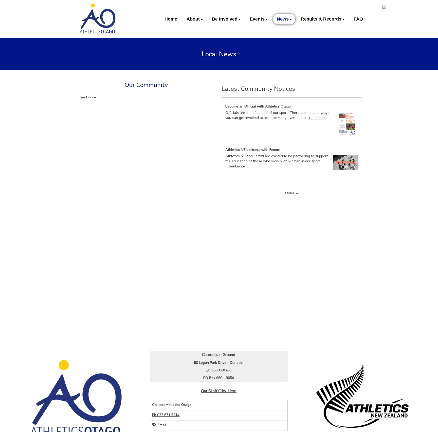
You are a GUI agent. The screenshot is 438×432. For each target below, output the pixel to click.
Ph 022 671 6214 (165, 414)
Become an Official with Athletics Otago (258, 106)
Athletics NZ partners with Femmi (252, 149)
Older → (292, 193)
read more (88, 97)
